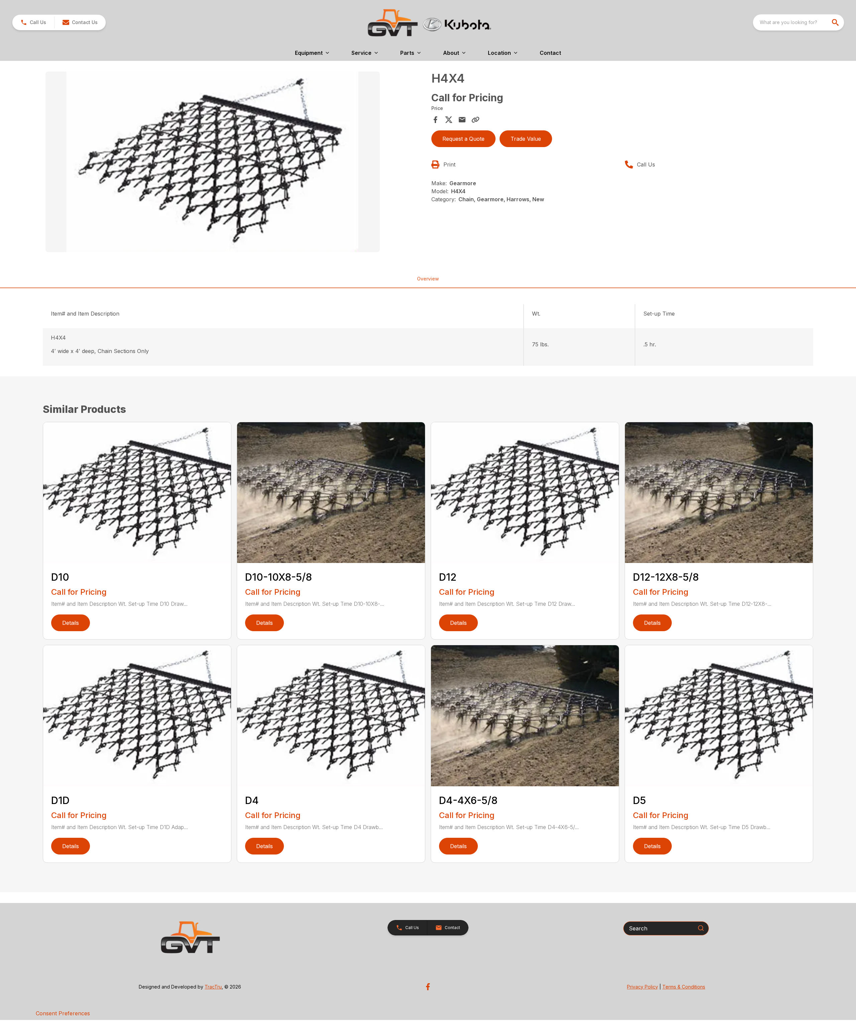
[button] (33, 22)
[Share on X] (449, 120)
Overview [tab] (428, 278)
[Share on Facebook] (435, 120)
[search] (836, 22)
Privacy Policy (642, 987)
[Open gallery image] (212, 162)
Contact (550, 52)
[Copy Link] (475, 120)
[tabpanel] (235, 163)
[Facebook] (428, 986)
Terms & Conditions (683, 987)
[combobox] (798, 22)
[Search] (701, 928)
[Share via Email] (462, 120)
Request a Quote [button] (463, 138)
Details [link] (70, 622)
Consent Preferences (63, 1013)
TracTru (213, 987)
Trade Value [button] (526, 138)
